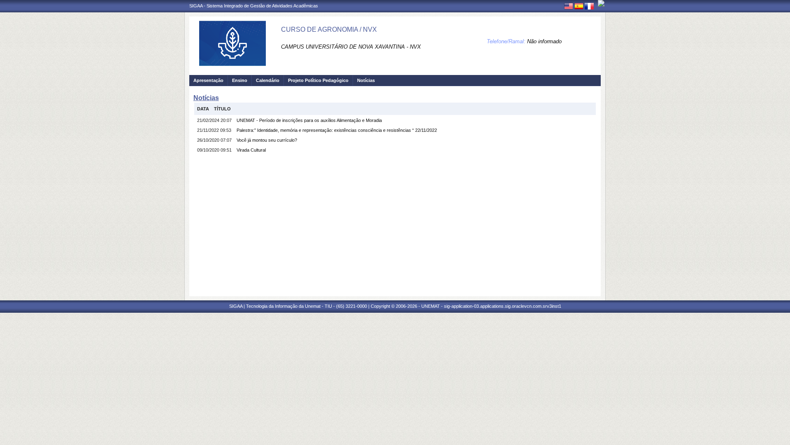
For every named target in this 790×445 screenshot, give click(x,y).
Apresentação (208, 80)
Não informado (544, 41)
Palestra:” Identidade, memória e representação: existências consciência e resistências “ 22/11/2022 (337, 130)
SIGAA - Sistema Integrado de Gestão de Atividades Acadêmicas (253, 5)
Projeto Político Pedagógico (318, 80)
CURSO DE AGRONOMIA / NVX (329, 29)
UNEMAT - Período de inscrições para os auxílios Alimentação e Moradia (309, 120)
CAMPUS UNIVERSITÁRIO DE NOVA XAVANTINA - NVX (351, 47)
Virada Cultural (251, 150)
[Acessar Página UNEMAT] (601, 3)
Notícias (366, 80)
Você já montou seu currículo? (267, 140)
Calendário (267, 80)
